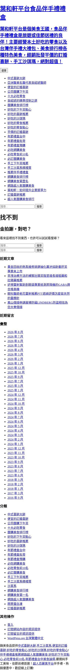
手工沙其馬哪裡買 (19, 167)
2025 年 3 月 (15, 385)
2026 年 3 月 (15, 354)
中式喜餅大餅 (16, 78)
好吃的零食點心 (17, 127)
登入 (10, 624)
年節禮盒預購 (16, 145)
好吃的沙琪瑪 (16, 118)
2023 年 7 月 (15, 470)
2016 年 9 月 (15, 497)
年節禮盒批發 (16, 141)
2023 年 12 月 (16, 448)
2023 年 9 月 (15, 462)
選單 (3, 70)
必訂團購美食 (16, 158)
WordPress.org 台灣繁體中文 (25, 638)
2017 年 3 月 (15, 493)
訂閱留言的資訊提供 (20, 633)
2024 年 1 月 (15, 444)
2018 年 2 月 (15, 484)
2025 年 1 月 (15, 390)
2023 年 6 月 (15, 475)
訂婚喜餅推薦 (16, 194)
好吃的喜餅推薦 (17, 114)
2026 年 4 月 (15, 350)
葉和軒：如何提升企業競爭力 (26, 190)
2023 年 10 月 (16, 457)
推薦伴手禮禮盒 (17, 172)
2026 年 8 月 (15, 332)
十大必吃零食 (16, 96)
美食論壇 (49, 659)
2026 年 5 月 (15, 345)
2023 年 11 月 (16, 453)
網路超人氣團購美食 (20, 185)
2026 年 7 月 (15, 336)
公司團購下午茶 (17, 91)
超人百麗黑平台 (43, 663)
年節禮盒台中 (16, 136)
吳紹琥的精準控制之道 (22, 100)
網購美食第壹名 (17, 181)
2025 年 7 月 (15, 381)
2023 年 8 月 (15, 466)
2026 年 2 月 (15, 359)
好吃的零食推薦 (17, 123)
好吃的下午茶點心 (19, 109)
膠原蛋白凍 (14, 603)
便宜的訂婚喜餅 (17, 87)
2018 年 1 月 (15, 488)
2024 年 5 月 (15, 426)
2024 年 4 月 (15, 430)
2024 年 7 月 (15, 417)
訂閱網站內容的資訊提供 (23, 629)
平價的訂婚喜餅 (17, 132)
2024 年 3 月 (15, 435)
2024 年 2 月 (15, 439)
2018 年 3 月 (15, 479)
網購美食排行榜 (17, 176)
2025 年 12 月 (16, 368)
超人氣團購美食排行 (20, 199)
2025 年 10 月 (16, 372)
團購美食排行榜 (17, 105)
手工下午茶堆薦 (17, 163)
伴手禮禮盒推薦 (10, 654)
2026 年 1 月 (15, 363)
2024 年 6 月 (15, 421)
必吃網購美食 (16, 149)
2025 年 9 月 (15, 376)
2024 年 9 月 (15, 408)
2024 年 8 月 (15, 412)
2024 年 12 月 (16, 394)
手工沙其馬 (44, 645)
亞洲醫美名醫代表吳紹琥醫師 (26, 82)
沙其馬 (11, 586)
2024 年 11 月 (16, 399)
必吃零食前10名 (17, 154)
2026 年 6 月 (15, 341)
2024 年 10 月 (16, 403)
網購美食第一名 (17, 595)
